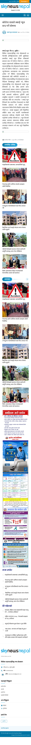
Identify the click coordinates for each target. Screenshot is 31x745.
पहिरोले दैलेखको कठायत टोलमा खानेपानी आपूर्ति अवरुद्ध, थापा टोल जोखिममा (13, 250)
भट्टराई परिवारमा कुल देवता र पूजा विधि (15, 624)
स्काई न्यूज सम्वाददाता (12, 32)
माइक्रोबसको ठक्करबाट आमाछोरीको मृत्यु (13, 164)
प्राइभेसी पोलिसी (4, 695)
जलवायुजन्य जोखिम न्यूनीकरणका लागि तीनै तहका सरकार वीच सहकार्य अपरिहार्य (16, 636)
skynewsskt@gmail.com (15, 674)
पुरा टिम (4, 721)
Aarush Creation (26, 735)
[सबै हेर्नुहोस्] (27, 279)
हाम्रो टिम (3, 692)
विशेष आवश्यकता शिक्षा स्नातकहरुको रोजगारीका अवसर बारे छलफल (12, 272)
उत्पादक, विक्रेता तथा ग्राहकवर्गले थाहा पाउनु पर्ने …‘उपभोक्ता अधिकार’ (16, 611)
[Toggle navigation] (2, 15)
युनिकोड (5, 709)
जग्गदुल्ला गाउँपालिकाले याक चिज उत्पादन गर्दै (13, 207)
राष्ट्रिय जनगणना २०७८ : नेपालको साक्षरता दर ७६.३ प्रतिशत (16, 618)
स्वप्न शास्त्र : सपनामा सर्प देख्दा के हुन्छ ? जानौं (16, 630)
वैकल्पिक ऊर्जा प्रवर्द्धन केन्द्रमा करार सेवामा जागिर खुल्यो (14, 228)
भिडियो (4, 706)
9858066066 (9, 671)
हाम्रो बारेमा (3, 686)
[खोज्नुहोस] (24, 15)
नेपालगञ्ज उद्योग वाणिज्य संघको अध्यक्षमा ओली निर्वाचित (13, 185)
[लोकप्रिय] (28, 15)
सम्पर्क (2, 689)
